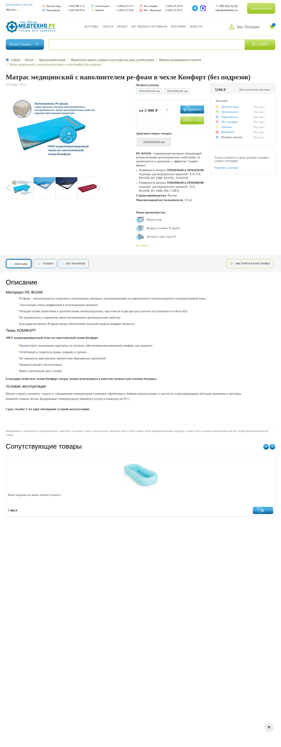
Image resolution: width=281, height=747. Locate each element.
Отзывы (48, 263)
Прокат (122, 26)
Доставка (91, 26)
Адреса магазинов (178, 26)
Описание (21, 264)
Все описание (142, 245)
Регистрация (252, 26)
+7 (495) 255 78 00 (124, 10)
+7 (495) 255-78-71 (173, 10)
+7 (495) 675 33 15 (124, 6)
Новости (196, 26)
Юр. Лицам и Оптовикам (149, 26)
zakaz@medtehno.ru (226, 10)
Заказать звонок (261, 8)
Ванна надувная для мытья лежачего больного (34, 494)
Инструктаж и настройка (253, 263)
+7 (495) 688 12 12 (76, 6)
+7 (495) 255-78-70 (173, 6)
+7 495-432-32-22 (226, 6)
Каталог (20, 44)
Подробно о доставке (226, 167)
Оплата (107, 26)
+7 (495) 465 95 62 (76, 10)
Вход (240, 26)
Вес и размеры (75, 263)
